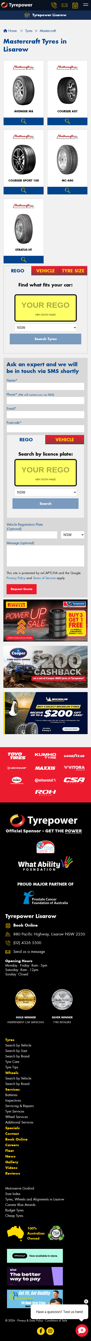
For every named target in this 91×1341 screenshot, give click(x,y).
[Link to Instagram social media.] (50, 1331)
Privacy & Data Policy (30, 1320)
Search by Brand (17, 1056)
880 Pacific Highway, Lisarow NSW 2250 (49, 934)
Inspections (13, 1100)
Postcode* (14, 422)
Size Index (12, 1194)
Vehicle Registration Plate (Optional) (25, 526)
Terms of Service (44, 578)
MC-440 (67, 180)
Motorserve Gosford (19, 1188)
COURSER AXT (67, 111)
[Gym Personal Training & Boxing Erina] (35, 1299)
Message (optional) (20, 543)
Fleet (9, 1150)
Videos (11, 1167)
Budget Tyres (14, 1210)
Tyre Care (12, 1062)
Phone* (30, 394)
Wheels (11, 1072)
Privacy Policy (16, 578)
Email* (12, 408)
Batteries (11, 1095)
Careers (12, 1145)
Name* (12, 380)
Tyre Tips (11, 1067)
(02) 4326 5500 (27, 942)
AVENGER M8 (23, 111)
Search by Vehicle (18, 1045)
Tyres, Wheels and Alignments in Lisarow (34, 1199)
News (10, 1156)
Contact (12, 1133)
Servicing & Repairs (19, 1106)
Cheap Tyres (14, 1216)
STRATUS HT (23, 250)
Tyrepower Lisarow (48, 15)
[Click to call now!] (54, 5)
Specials (12, 1128)
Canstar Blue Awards (20, 1205)
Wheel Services (16, 1117)
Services (12, 1089)
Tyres (9, 1039)
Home (12, 31)
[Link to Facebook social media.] (41, 1331)
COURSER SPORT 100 (23, 180)
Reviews (12, 1173)
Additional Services (19, 1122)
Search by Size (16, 1051)
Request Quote (21, 589)
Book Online (16, 1139)
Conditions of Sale (56, 1320)
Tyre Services (14, 1111)
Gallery (11, 1162)
